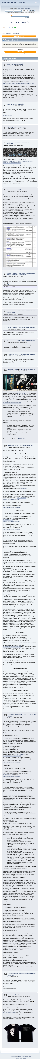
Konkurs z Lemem (12, 190)
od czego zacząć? (18, 64)
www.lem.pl (24, 488)
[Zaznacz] (8, 284)
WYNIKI (20, 190)
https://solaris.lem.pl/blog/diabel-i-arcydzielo (15, 301)
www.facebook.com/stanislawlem (12, 402)
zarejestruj (27, 8)
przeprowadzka (22, 127)
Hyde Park (10, 104)
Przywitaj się (18, 995)
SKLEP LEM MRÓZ (20, 22)
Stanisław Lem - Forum (13, 2)
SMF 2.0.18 (13, 1056)
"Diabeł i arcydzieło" (22, 393)
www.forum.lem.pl (21, 497)
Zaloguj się (20, 8)
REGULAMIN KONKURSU (26, 445)
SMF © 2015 (20, 1056)
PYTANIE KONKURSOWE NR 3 (26, 327)
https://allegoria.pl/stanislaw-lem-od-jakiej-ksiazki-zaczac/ (18, 83)
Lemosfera (10, 64)
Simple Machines (27, 1056)
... (9, 60)
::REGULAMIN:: (22, 439)
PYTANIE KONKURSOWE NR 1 (27, 354)
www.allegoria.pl (7, 115)
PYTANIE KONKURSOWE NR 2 (26, 341)
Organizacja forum (12, 127)
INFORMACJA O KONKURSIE (27, 369)
